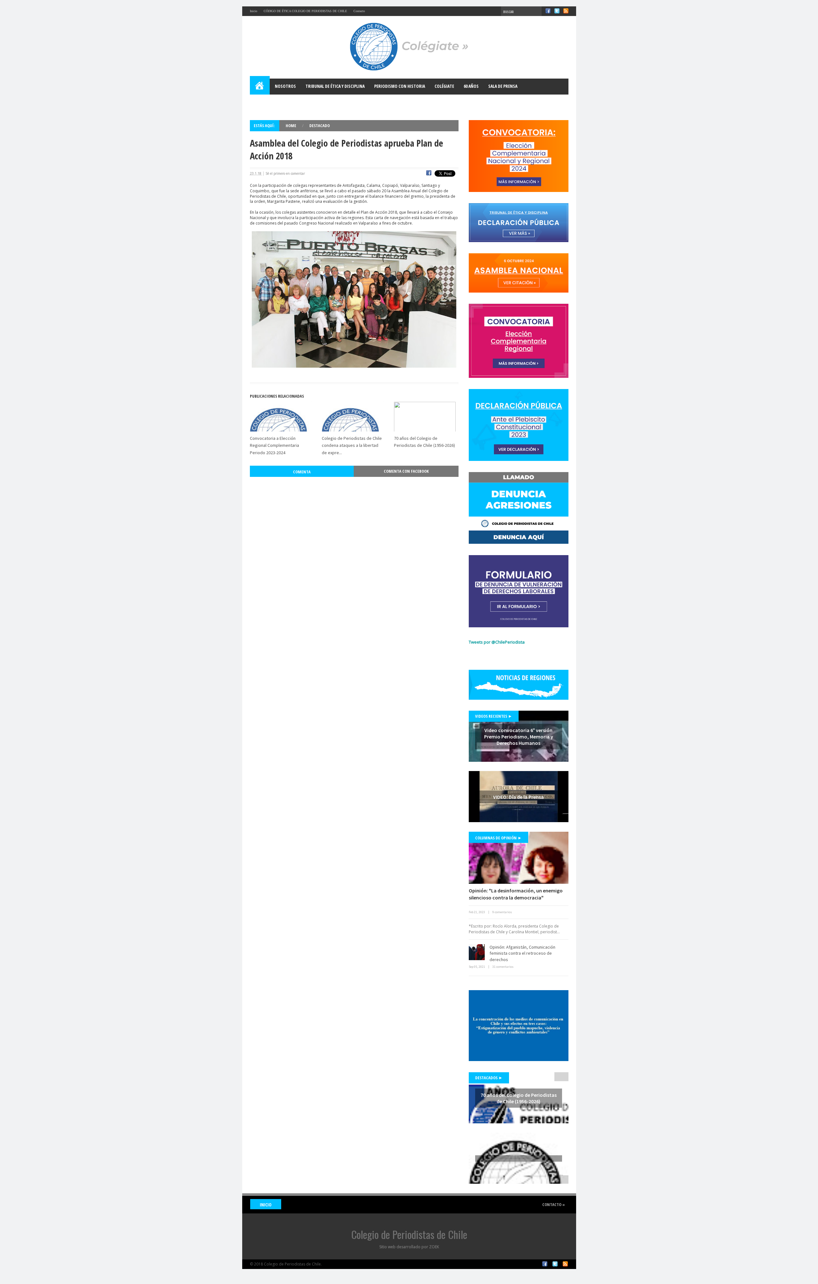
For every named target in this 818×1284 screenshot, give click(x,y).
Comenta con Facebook (406, 471)
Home (260, 87)
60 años (471, 86)
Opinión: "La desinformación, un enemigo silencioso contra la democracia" (516, 894)
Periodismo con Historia (399, 86)
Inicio (253, 11)
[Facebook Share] (428, 174)
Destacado (319, 125)
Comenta (302, 472)
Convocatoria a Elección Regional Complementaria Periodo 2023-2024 (274, 445)
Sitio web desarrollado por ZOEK (409, 1247)
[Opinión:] (518, 858)
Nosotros (285, 86)
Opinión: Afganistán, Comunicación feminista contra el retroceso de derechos (522, 953)
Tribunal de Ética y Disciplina (335, 86)
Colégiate (444, 86)
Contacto (359, 11)
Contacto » (553, 1204)
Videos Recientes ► (493, 716)
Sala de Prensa (502, 86)
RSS (565, 10)
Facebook (548, 10)
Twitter (556, 10)
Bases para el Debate (275, 102)
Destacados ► (489, 1078)
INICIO (266, 1205)
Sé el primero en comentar (285, 173)
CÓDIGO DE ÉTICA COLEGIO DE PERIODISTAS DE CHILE (305, 11)
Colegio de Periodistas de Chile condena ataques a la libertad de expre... (352, 445)
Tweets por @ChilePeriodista (497, 642)
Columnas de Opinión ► (498, 838)
